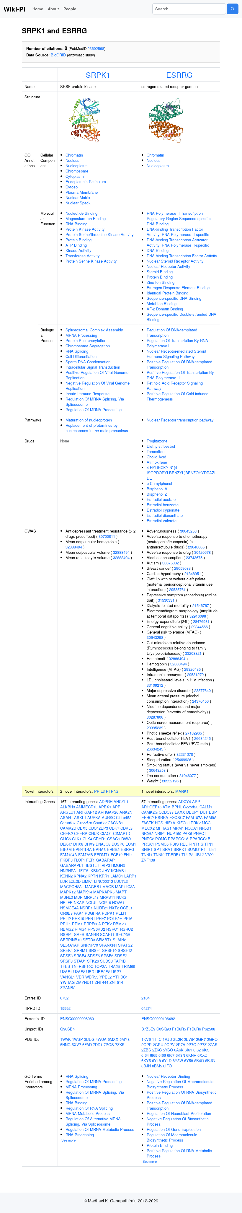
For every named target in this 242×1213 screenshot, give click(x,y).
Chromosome (77, 171)
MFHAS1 (163, 828)
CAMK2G (149, 812)
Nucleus (72, 160)
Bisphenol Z (157, 494)
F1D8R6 (194, 1029)
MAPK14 (84, 892)
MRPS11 (107, 897)
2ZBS (146, 1050)
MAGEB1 (93, 886)
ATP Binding (76, 245)
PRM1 (77, 924)
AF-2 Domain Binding (165, 309)
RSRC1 (112, 929)
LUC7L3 (121, 881)
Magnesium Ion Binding (86, 218)
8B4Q (199, 1060)
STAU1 (80, 961)
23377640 (202, 690)
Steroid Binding (160, 271)
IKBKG (95, 870)
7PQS (109, 1044)
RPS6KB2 (96, 929)
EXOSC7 (177, 817)
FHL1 (128, 854)
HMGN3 (118, 865)
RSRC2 (126, 929)
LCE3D (75, 881)
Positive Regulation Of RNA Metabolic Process (179, 1153)
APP (116, 807)
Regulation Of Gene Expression (174, 1129)
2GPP (146, 1044)
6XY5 (146, 1060)
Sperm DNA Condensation (88, 361)
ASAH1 (66, 817)
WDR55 (91, 977)
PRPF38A (92, 924)
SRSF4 (80, 955)
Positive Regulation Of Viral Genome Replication (97, 374)
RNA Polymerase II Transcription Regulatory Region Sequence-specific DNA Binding (179, 218)
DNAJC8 (103, 844)
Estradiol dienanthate (165, 515)
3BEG (89, 1039)
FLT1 (90, 860)
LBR (64, 881)
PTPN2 (112, 791)
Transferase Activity (83, 255)
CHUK (94, 833)
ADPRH (105, 801)
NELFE (66, 902)
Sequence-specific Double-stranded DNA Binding (181, 316)
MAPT (121, 892)
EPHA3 (99, 849)
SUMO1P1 (196, 849)
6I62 (197, 1050)
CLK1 (76, 838)
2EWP (189, 1039)
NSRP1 (86, 908)
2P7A (180, 1044)
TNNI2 (158, 854)
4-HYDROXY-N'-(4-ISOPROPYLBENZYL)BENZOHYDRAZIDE (181, 473)
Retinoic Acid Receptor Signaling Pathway (175, 385)
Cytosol (72, 187)
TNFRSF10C (82, 966)
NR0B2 (147, 833)
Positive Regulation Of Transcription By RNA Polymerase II (180, 374)
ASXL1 (80, 817)
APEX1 (105, 807)
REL (183, 844)
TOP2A (100, 966)
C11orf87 (68, 823)
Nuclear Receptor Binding (168, 1076)
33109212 (155, 685)
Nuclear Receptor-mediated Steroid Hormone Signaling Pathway (176, 353)
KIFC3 (181, 823)
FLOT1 (79, 860)
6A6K (179, 1050)
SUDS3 (106, 961)
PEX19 (78, 918)
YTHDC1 (120, 977)
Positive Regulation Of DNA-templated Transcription (179, 364)
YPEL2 (105, 977)
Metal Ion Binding (161, 303)
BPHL (177, 807)
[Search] (232, 9)
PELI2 (65, 918)
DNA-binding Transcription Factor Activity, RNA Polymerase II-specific (178, 231)
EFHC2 (147, 817)
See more (68, 1140)
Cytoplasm (75, 176)
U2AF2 (79, 971)
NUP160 (174, 833)
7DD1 (97, 1044)
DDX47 (66, 844)
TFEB (65, 966)
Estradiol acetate (161, 499)
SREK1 (66, 950)
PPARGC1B (200, 838)
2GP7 (201, 1039)
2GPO (212, 1039)
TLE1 (211, 849)
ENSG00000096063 (77, 1018)
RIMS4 (80, 929)
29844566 (199, 626)
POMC (161, 838)
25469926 (183, 759)
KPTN (93, 876)
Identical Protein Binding (167, 293)
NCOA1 (191, 828)
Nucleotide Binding (81, 213)
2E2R (178, 1039)
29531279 (195, 674)
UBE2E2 (102, 971)
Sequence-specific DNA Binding (174, 298)
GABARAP (105, 860)
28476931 (201, 621)
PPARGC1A (178, 838)
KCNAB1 (118, 870)
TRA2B (114, 966)
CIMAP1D (121, 833)
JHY (106, 870)
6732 (64, 998)
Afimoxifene (157, 462)
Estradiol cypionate (163, 510)
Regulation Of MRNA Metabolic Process (100, 1129)
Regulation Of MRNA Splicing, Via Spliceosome (95, 401)
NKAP (79, 902)
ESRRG (179, 74)
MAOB (108, 886)
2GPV (169, 1044)
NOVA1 (118, 902)
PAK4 (79, 913)
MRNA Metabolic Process (88, 1113)
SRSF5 (93, 955)
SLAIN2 (119, 939)
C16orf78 (84, 823)
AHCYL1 (121, 801)
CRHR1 (99, 838)
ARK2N (126, 812)
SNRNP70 (89, 945)
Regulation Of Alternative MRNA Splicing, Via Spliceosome (93, 1121)
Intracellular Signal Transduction (93, 367)
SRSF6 (107, 955)
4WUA (101, 1039)
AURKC (108, 817)
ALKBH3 (67, 807)
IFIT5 (83, 870)
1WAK (65, 1039)
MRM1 (178, 828)
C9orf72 (100, 823)
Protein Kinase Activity (85, 229)
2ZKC (157, 1050)
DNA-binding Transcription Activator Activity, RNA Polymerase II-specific (178, 242)
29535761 (177, 589)
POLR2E (114, 918)
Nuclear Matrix (78, 197)
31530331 (166, 600)
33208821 (193, 653)
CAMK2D (68, 828)
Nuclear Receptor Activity (168, 266)
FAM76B (85, 854)
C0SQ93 (163, 1029)
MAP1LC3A (125, 886)
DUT (204, 812)
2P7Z (202, 1044)
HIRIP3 (104, 865)
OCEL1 (126, 908)
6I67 (170, 1055)
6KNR (191, 1055)
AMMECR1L (86, 807)
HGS (159, 823)
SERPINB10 (70, 939)
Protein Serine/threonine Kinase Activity (100, 234)
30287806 (155, 717)
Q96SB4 (67, 1029)
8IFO (167, 1066)
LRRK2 (195, 823)
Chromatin (74, 155)
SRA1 (167, 849)
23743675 (194, 557)
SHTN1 (207, 844)
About (53, 9)
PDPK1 (108, 913)
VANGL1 (67, 977)
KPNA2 (80, 876)
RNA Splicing (77, 351)
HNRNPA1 (69, 870)
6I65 (153, 1055)
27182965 (193, 733)
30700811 (107, 536)
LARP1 (130, 876)
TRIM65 (128, 966)
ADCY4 (184, 801)
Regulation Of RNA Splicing (89, 1108)
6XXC (202, 1055)
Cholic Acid (156, 457)
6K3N (180, 1055)
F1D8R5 (179, 1029)
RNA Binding (76, 224)
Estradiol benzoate (163, 504)
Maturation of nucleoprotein (89, 420)
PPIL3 (99, 791)
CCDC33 (166, 812)
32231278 (184, 754)
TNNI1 (146, 854)
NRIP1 (160, 833)
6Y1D (166, 1060)
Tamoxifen (155, 451)
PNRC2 (147, 838)
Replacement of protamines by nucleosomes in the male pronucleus (97, 427)
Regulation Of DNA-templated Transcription (172, 332)
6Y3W (178, 1060)
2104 (145, 998)
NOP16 (105, 902)
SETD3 (89, 939)
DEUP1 (192, 812)
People (69, 9)
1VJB (167, 1039)
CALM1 (206, 807)
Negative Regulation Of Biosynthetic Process (178, 1121)
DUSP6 (118, 844)
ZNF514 (116, 982)
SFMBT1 (104, 939)
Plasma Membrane (82, 192)
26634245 (202, 738)
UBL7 (199, 854)
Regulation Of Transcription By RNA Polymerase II (177, 343)
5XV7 (76, 1044)
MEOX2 (148, 828)
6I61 (188, 1050)
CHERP (80, 833)
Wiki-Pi (14, 9)
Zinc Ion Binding (160, 282)
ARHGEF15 (151, 807)
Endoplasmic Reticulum (86, 181)
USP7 (116, 971)
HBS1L (90, 865)
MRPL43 (91, 897)
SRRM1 (80, 950)
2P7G (191, 1044)
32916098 (197, 616)
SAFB (79, 934)
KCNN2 (66, 876)
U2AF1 (66, 971)
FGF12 (116, 854)
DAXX (180, 812)
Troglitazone (157, 441)
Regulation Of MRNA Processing (94, 409)
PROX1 (147, 844)
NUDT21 (101, 908)
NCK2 (121, 897)
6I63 (205, 1050)
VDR (80, 977)
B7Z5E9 (148, 1029)
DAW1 (126, 838)
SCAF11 (107, 934)
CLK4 (87, 838)
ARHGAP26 (108, 812)
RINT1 (194, 844)
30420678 (202, 552)
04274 (146, 1008)
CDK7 (114, 828)
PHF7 (101, 918)
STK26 (93, 961)
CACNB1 (115, 823)
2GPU (158, 1044)
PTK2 (107, 924)
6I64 (145, 1055)
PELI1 (121, 913)
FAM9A (210, 817)
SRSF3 (66, 955)
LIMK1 (87, 881)
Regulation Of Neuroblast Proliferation (179, 1113)
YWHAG (67, 982)
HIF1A (169, 823)
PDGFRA (93, 913)
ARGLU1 (67, 812)
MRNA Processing (81, 335)
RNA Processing (80, 1134)
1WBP (77, 1039)
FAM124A (68, 854)
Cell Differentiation (81, 356)
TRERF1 (173, 854)
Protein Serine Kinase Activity (91, 261)
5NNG (65, 1044)
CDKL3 (126, 828)
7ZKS (120, 1044)
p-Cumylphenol (159, 483)
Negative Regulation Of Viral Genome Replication (98, 385)
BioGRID (58, 55)
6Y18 (156, 1060)
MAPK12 (68, 892)
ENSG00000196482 (158, 1018)
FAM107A (194, 817)
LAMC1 (116, 876)
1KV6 (146, 1039)
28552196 (170, 781)
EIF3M (66, 849)
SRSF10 (109, 950)
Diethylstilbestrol (161, 446)
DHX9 (89, 844)
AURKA (94, 817)
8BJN (146, 1066)
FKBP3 (66, 860)
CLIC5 (65, 838)
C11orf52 (123, 817)
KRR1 (104, 876)
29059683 (182, 568)
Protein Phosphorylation (86, 340)
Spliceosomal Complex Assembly (94, 330)
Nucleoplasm (77, 165)
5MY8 (125, 1039)
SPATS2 (125, 945)
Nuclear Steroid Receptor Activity (175, 261)
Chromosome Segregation (88, 346)
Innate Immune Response (87, 393)
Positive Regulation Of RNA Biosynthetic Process (182, 1094)
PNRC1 (199, 833)
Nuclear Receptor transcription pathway (180, 420)
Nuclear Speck (78, 203)
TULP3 (187, 854)
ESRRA (161, 817)
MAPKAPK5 (104, 892)
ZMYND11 (85, 982)
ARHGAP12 (86, 812)
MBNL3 (66, 897)
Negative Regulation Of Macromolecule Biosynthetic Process (180, 1084)
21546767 (200, 605)
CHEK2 (66, 833)
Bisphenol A (157, 488)
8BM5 (157, 1066)
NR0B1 (205, 828)
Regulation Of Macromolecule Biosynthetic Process (172, 1137)
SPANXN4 (108, 945)
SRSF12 (125, 950)
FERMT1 (101, 854)
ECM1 (130, 844)
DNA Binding (158, 250)
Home (37, 9)
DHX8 (78, 844)
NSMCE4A (69, 908)
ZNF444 (101, 982)
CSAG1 (113, 838)
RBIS (174, 844)
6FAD (87, 1044)
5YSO (168, 1050)
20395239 (155, 727)
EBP (213, 812)
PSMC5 (162, 844)
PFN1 (90, 918)
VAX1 (210, 854)
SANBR (92, 934)
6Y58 (188, 1060)
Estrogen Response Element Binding (178, 287)
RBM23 (119, 924)
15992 (65, 1008)
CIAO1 (106, 833)
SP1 (157, 849)
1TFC (156, 1039)
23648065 (196, 547)
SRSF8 (66, 961)
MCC (206, 823)
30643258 (188, 531)
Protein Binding (78, 239)
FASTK (147, 823)
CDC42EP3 (98, 828)
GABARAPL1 (71, 865)
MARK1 (182, 791)
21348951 (192, 573)
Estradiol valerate (161, 520)
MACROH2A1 (72, 886)
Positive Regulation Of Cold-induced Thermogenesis (177, 396)
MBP (78, 897)
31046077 (187, 775)
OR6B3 (66, 913)
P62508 (208, 1029)
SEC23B (123, 934)
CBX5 (82, 828)
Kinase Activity (78, 250)
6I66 (162, 1055)
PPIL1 (65, 924)
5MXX (113, 1039)
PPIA (128, 918)
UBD (90, 971)
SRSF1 (95, 950)
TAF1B (120, 961)
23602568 (96, 48)
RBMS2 (66, 929)
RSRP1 (66, 934)
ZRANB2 (67, 987)
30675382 (170, 563)
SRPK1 (98, 74)
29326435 (192, 669)
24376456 (200, 701)
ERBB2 (113, 849)
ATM (167, 807)
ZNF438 (148, 860)
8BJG (210, 1060)
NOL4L (91, 902)
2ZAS (213, 1044)
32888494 (74, 547)
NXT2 (114, 908)
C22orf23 (190, 807)
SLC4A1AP (69, 945)
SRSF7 (121, 955)
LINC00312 (103, 881)
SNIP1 (147, 849)
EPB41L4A (82, 849)
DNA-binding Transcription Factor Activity (182, 255)
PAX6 (187, 833)
